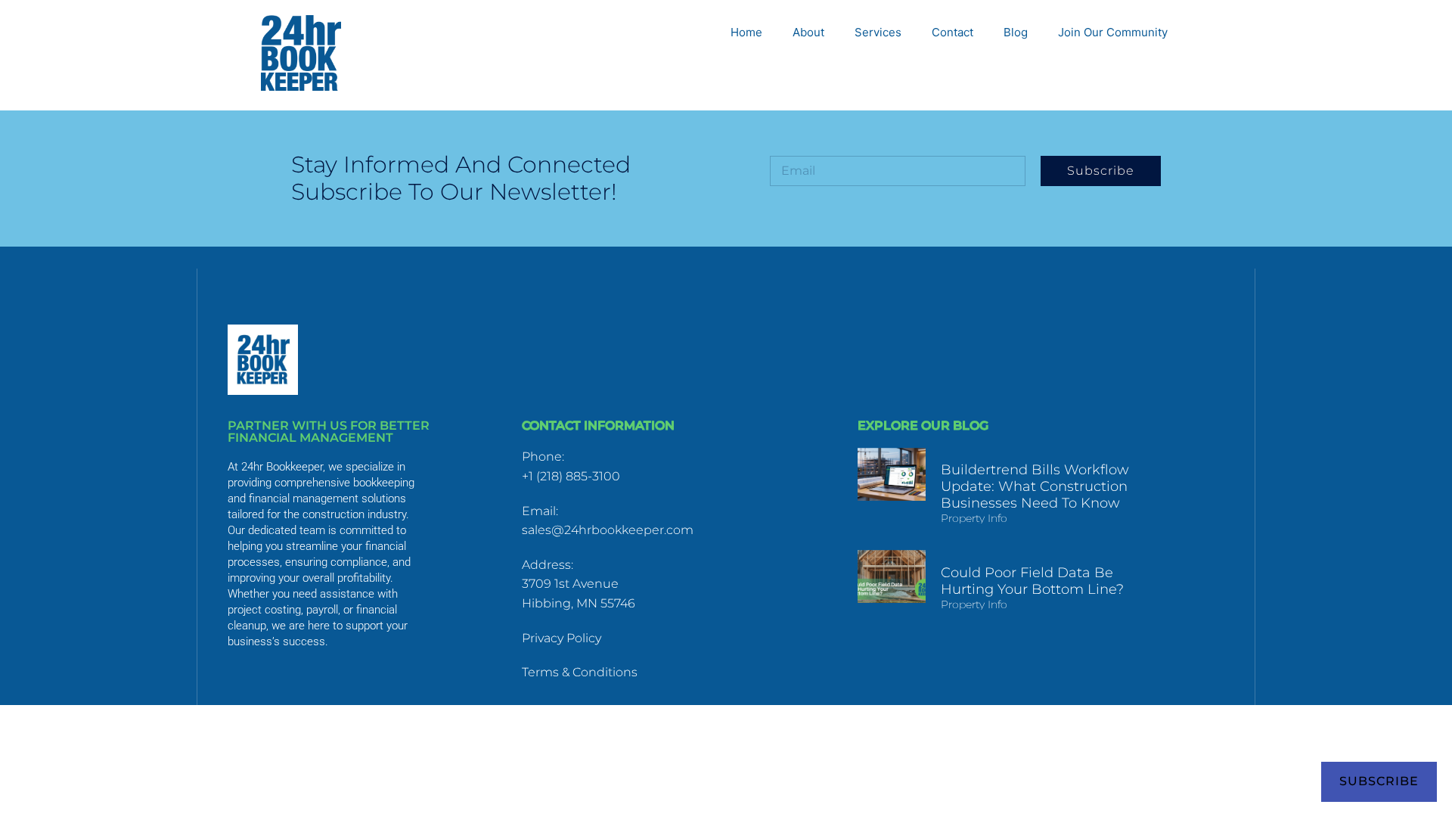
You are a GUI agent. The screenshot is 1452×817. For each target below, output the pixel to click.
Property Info (974, 518)
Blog (1016, 32)
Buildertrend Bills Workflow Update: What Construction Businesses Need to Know (1035, 486)
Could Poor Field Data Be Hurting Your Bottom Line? (1032, 581)
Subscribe (1379, 781)
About (808, 32)
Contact (952, 32)
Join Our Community (1113, 32)
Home (746, 32)
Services (878, 32)
